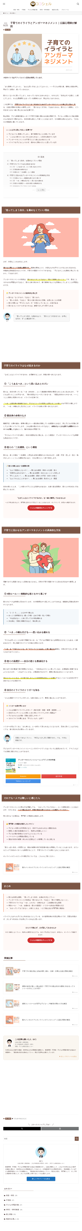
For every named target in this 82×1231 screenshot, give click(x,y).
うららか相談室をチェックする (41, 508)
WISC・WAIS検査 (14, 1209)
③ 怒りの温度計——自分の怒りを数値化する (27, 183)
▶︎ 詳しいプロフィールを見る (68, 1056)
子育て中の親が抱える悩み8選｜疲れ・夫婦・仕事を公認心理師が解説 (47, 971)
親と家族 (8, 29)
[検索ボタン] (78, 4)
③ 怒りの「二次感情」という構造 (24, 172)
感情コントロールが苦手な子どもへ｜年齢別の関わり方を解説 (44, 1003)
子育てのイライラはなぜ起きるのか (22, 164)
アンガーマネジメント (20, 1118)
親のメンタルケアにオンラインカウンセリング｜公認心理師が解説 (46, 867)
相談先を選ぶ (12, 1219)
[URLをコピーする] (60, 1128)
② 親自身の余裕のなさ (20, 169)
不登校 (10, 1200)
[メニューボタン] (4, 4)
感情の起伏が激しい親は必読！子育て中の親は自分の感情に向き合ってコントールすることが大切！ (48, 987)
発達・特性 (11, 1195)
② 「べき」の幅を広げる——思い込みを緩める (28, 180)
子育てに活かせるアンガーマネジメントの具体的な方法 (30, 175)
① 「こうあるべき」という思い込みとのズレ (27, 167)
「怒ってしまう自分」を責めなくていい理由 (26, 160)
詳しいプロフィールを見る (41, 1179)
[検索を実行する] (77, 1139)
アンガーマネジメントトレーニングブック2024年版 (36, 760)
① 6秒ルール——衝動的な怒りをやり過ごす (27, 178)
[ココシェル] (41, 4)
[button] (22, 1128)
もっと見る (41, 190)
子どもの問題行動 (14, 1205)
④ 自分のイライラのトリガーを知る (24, 186)
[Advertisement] (41, 339)
